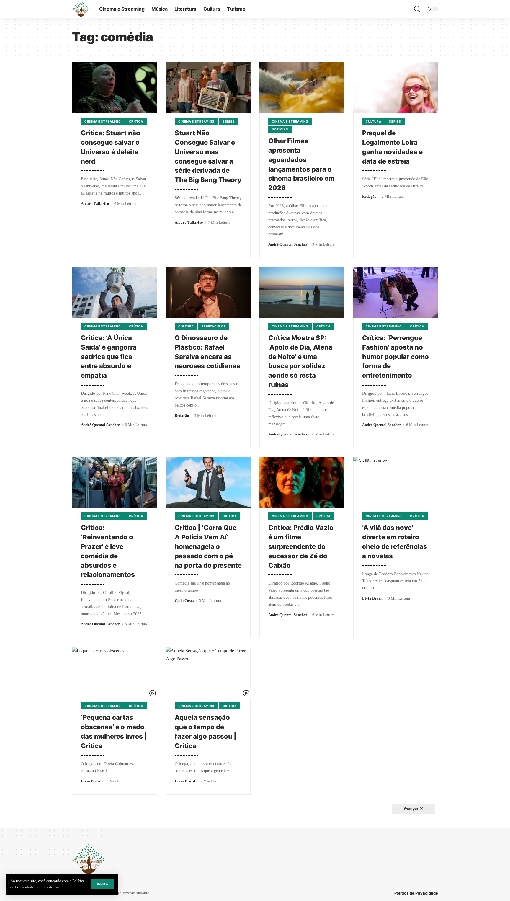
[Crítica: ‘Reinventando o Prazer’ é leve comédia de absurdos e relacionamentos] (114, 482)
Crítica (136, 121)
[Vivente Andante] (81, 9)
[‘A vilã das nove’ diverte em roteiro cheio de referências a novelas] (395, 482)
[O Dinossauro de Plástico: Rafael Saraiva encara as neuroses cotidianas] (208, 292)
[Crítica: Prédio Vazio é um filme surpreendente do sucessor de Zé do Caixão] (301, 482)
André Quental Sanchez (287, 244)
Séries (228, 121)
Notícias (280, 129)
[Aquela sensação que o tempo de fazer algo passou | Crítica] (208, 672)
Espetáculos (214, 326)
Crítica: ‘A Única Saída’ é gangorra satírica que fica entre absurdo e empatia (109, 356)
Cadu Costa (184, 600)
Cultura (373, 121)
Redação (369, 196)
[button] (102, 884)
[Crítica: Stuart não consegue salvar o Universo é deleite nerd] (114, 87)
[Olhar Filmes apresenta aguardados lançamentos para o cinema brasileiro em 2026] (301, 87)
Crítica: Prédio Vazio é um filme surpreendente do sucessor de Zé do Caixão (301, 546)
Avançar (411, 808)
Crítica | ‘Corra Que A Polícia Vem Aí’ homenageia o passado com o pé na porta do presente (208, 546)
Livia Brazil (372, 598)
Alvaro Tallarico (95, 203)
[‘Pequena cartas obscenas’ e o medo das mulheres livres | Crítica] (114, 672)
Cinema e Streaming (102, 121)
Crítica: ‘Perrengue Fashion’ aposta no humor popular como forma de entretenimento (395, 356)
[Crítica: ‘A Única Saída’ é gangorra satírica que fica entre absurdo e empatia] (114, 292)
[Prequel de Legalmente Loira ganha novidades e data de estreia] (395, 87)
